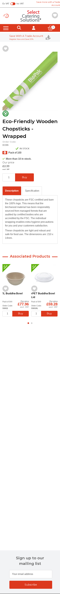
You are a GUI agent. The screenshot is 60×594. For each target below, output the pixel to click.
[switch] (12, 3)
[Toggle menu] (6, 28)
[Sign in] (33, 28)
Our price (8, 162)
